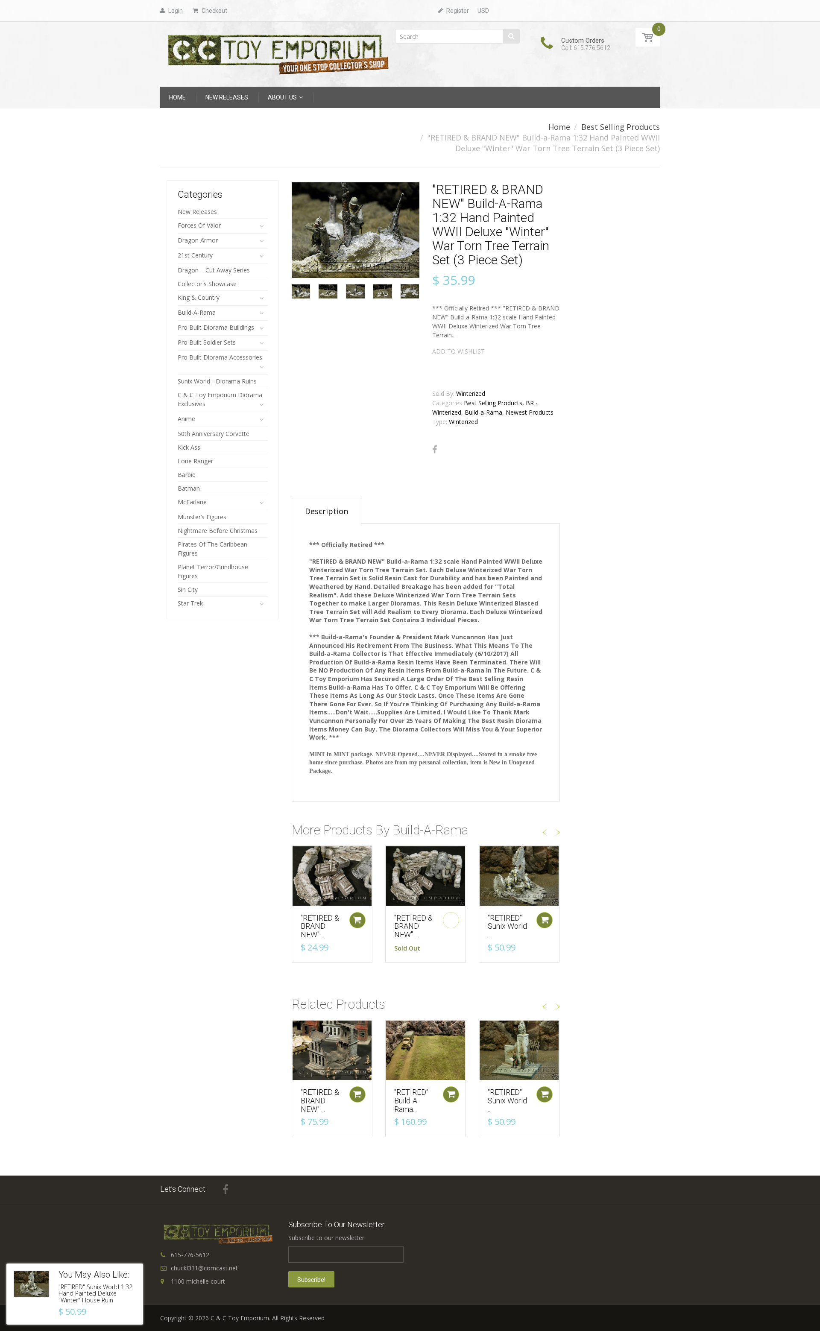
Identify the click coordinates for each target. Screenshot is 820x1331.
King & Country (199, 297)
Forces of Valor (199, 225)
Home (559, 127)
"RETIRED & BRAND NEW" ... (320, 926)
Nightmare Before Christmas (218, 531)
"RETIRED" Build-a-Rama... (411, 1101)
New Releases (197, 212)
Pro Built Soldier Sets (207, 342)
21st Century (195, 255)
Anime (186, 419)
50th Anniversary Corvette (213, 434)
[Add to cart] (357, 920)
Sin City (188, 589)
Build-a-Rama (197, 312)
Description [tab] (326, 511)
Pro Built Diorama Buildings (216, 327)
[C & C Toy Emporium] (277, 54)
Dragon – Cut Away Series (214, 270)
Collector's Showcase (207, 284)
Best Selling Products (620, 127)
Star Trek (190, 603)
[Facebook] (434, 450)
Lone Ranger (195, 461)
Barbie (187, 475)
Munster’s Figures (202, 517)
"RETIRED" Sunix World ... (507, 926)
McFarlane (192, 502)
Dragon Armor (198, 240)
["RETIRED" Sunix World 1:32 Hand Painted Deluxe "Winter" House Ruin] (31, 1284)
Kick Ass (189, 447)
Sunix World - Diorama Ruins (217, 381)
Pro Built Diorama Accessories (220, 357)
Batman (189, 488)
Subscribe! (311, 1279)
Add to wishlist (458, 351)
